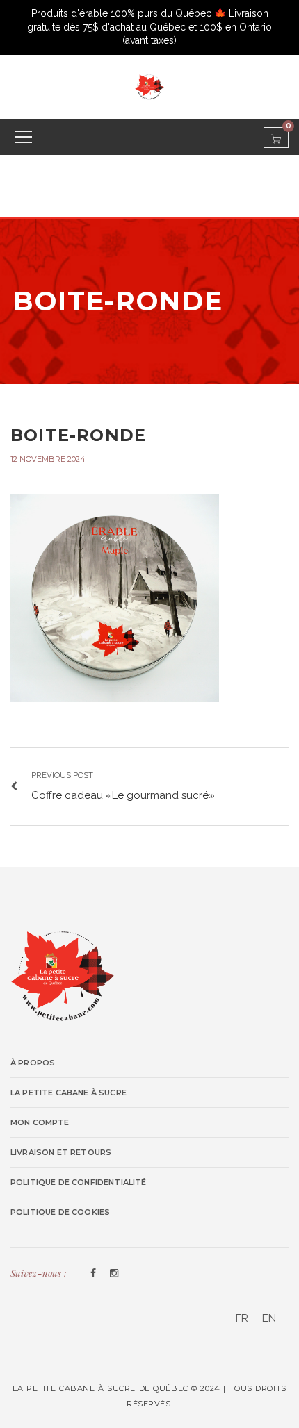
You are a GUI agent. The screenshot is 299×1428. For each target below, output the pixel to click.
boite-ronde (78, 435)
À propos (32, 1063)
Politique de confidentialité (78, 1182)
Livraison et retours (60, 1152)
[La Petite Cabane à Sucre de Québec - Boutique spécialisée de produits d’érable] (149, 86)
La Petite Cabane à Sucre (68, 1092)
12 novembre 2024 (48, 459)
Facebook (93, 1273)
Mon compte (40, 1122)
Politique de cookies (60, 1212)
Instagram (114, 1273)
